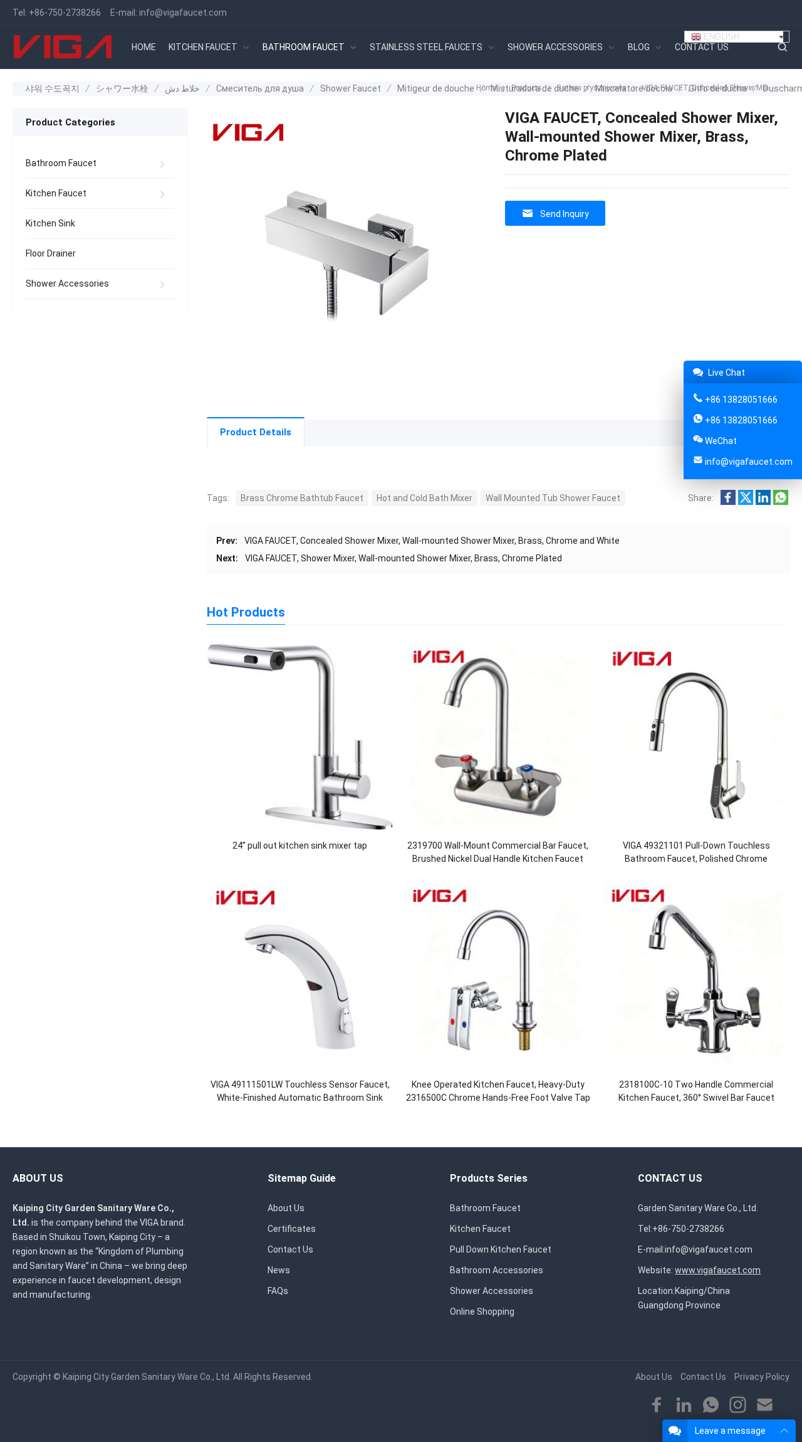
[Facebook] (657, 1405)
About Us (286, 1208)
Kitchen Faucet (56, 193)
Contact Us (290, 1249)
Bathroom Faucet (61, 163)
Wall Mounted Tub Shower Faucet (553, 498)
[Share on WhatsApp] (780, 502)
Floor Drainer (51, 253)
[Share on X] (745, 502)
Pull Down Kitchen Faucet (500, 1249)
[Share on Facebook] (728, 502)
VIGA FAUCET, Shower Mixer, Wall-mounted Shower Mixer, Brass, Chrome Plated (403, 558)
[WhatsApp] (711, 1405)
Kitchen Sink (50, 223)
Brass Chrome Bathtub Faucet (302, 498)
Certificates (292, 1229)
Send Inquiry (564, 214)
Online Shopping (482, 1312)
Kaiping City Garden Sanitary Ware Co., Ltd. (147, 1377)
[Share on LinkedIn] (763, 502)
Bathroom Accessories (496, 1270)
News (279, 1270)
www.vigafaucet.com (718, 1270)
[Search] (781, 47)
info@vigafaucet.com (183, 13)
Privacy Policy (761, 1377)
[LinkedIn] (684, 1405)
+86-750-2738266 (65, 13)
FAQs (278, 1291)
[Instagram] (738, 1405)
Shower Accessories (67, 283)
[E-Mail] (765, 1405)
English (720, 36)
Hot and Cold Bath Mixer (424, 498)
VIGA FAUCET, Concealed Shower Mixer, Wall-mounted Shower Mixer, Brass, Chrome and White (432, 541)
